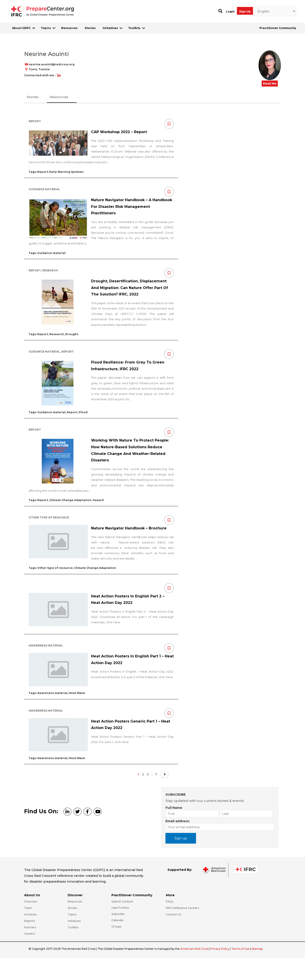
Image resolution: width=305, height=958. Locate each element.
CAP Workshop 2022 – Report (119, 132)
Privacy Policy (220, 948)
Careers (29, 933)
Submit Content (122, 901)
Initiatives (110, 28)
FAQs (169, 901)
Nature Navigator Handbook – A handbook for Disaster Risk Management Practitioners (131, 206)
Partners (30, 927)
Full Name (173, 807)
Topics (46, 28)
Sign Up (245, 11)
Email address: (177, 821)
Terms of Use (240, 948)
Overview (31, 901)
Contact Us (173, 914)
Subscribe (117, 914)
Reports (29, 921)
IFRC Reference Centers (182, 908)
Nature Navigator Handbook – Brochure (129, 528)
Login (230, 11)
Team (28, 908)
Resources (69, 28)
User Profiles (120, 907)
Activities (30, 914)
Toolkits (134, 28)
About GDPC (21, 28)
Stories (90, 28)
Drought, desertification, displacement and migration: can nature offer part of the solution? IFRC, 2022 (129, 287)
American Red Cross (194, 948)
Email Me (269, 83)
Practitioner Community (277, 28)
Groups (116, 926)
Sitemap (257, 948)
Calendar (117, 920)
